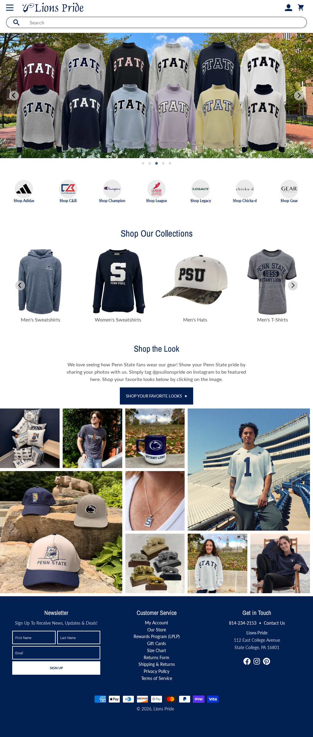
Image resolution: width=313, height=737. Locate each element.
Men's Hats (195, 319)
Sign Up (56, 668)
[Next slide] (299, 95)
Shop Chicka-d (245, 200)
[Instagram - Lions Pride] (256, 661)
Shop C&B (68, 200)
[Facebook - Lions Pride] (247, 661)
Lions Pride (163, 708)
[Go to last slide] (20, 285)
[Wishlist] (278, 7)
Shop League (156, 200)
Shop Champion (112, 200)
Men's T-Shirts (272, 319)
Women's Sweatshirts (118, 319)
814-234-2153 (242, 623)
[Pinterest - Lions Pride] (266, 661)
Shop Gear (289, 200)
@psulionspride (169, 372)
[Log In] (288, 8)
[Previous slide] (14, 95)
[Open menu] (11, 8)
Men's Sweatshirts (40, 319)
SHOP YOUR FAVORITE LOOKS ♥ (156, 396)
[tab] (143, 163)
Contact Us (274, 623)
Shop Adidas (24, 200)
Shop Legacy (200, 200)
